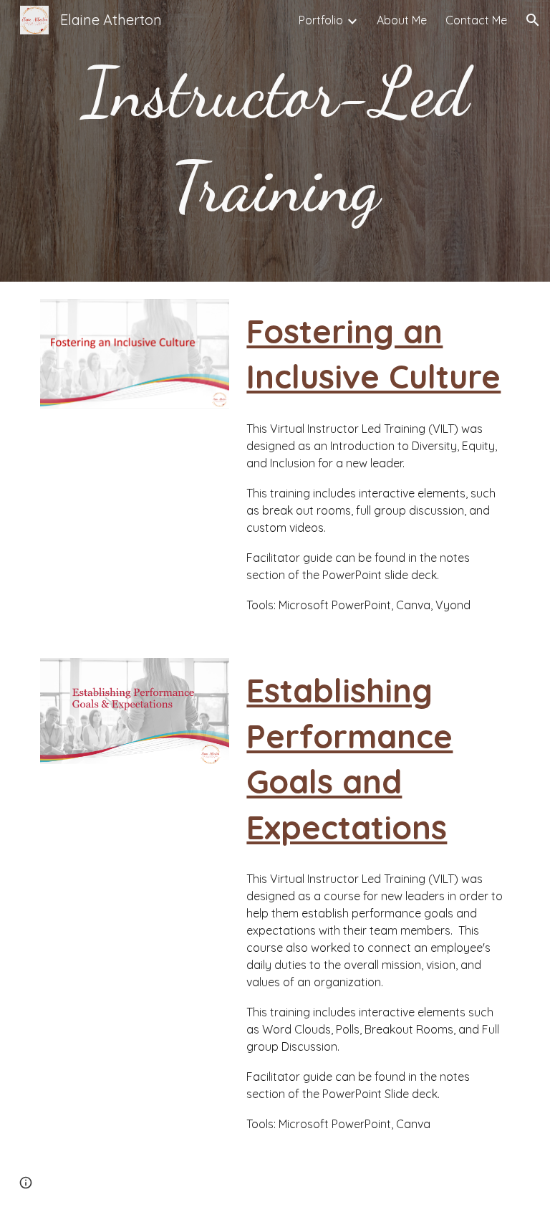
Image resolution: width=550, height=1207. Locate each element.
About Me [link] (402, 20)
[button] (533, 20)
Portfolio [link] (321, 20)
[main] (274, 141)
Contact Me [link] (476, 20)
